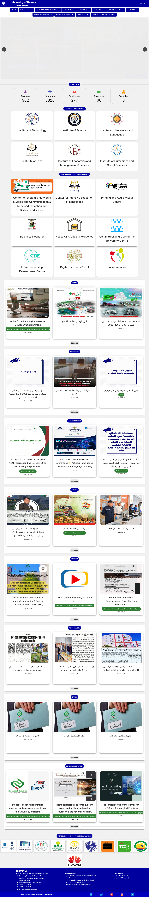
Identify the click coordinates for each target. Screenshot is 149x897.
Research (98, 10)
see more (135, 76)
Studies (83, 10)
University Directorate (47, 10)
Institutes (68, 10)
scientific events (41, 14)
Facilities (81, 14)
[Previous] (4, 49)
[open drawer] (3, 4)
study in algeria (63, 14)
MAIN (14, 10)
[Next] (145, 49)
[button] (142, 3)
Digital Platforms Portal (104, 14)
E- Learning (132, 10)
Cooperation (114, 10)
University (24, 10)
